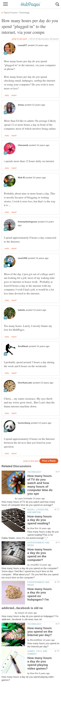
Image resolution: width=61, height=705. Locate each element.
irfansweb (23, 145)
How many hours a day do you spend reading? (39, 520)
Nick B (21, 177)
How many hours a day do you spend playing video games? (39, 663)
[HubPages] (30, 4)
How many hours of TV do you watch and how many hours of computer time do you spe (40, 484)
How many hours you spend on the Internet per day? (40, 631)
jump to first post (31, 461)
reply (7, 95)
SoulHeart (23, 346)
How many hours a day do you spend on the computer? (39, 555)
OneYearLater (25, 383)
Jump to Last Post (19, 39)
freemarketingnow (27, 222)
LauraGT (22, 45)
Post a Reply (49, 461)
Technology (34, 472)
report (13, 95)
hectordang (24, 423)
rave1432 (22, 258)
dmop (21, 105)
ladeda (21, 310)
